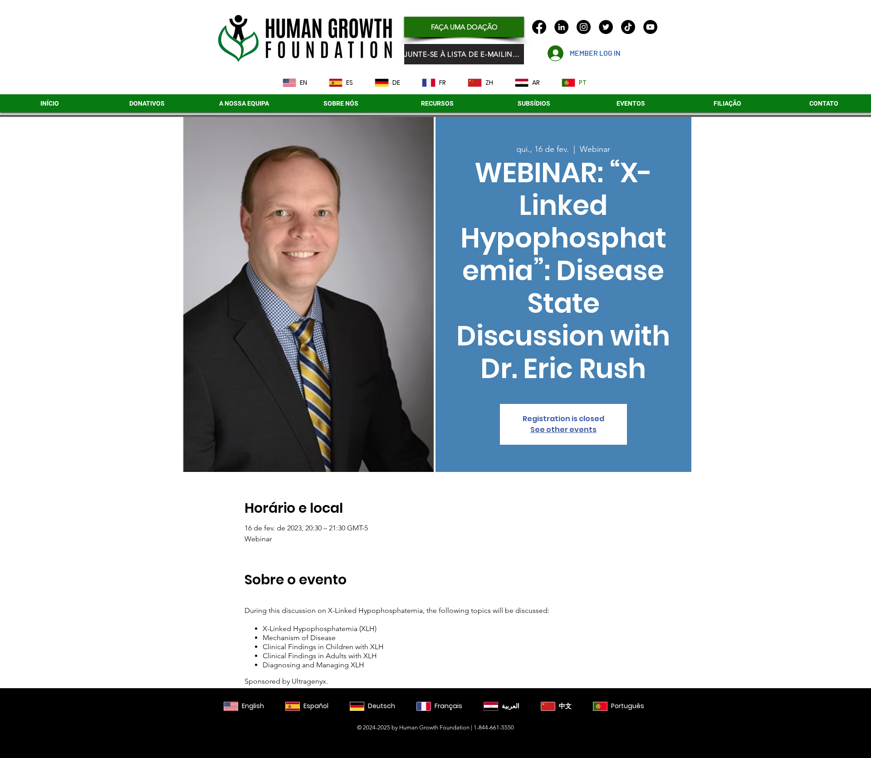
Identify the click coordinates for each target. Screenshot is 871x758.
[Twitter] (606, 27)
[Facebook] (539, 27)
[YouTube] (650, 27)
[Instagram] (584, 27)
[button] (534, 103)
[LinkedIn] (561, 27)
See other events (563, 429)
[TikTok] (628, 27)
